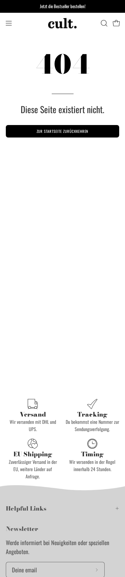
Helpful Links (26, 508)
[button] (103, 23)
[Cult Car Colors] (62, 23)
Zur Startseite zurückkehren (63, 131)
